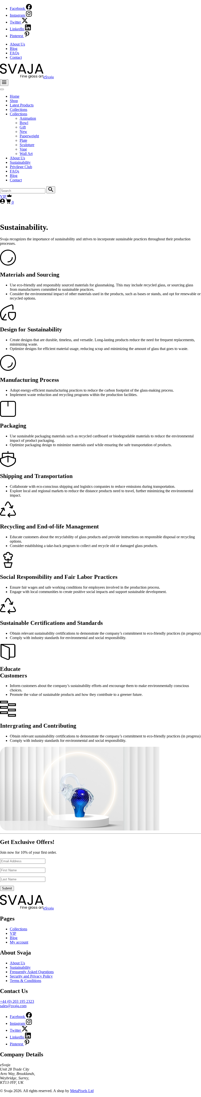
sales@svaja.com (13, 1006)
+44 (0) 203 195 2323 (17, 1001)
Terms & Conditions (25, 981)
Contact (16, 57)
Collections (18, 109)
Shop (14, 101)
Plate (23, 140)
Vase (23, 149)
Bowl (24, 123)
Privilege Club (21, 167)
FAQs (14, 53)
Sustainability (20, 162)
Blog (13, 49)
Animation (28, 118)
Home (14, 96)
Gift (23, 127)
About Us (17, 44)
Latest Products (22, 105)
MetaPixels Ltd (82, 1091)
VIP (3, 196)
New (23, 131)
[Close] (2, 89)
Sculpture (27, 145)
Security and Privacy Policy (31, 976)
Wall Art (26, 154)
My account (19, 942)
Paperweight (29, 136)
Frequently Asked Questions (32, 972)
